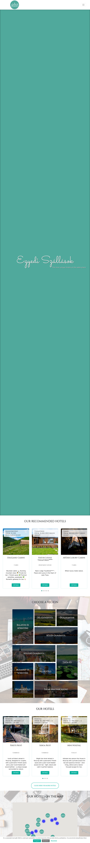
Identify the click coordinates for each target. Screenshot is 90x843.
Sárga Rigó (45, 745)
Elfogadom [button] (37, 840)
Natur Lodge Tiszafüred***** (45, 559)
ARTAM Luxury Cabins (74, 558)
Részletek (54, 841)
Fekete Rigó (16, 745)
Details (16, 585)
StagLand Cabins (16, 558)
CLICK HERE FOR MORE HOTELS (45, 786)
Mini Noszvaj (74, 745)
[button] (42, 591)
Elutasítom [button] (46, 840)
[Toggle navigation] (83, 5)
